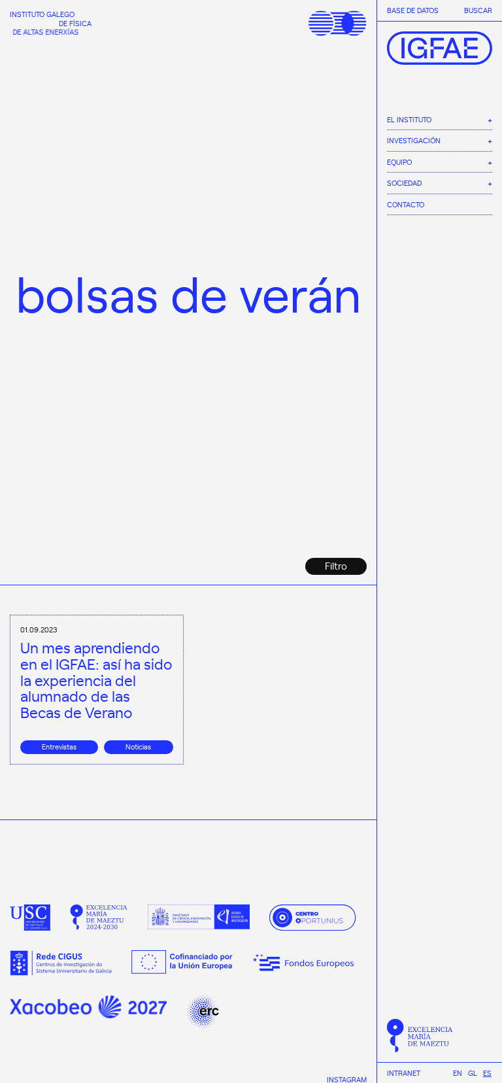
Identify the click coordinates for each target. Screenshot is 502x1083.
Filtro (336, 565)
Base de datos (413, 10)
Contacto (405, 204)
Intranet (403, 1073)
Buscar (478, 10)
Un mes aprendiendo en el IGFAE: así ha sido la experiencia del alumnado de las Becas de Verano (96, 679)
